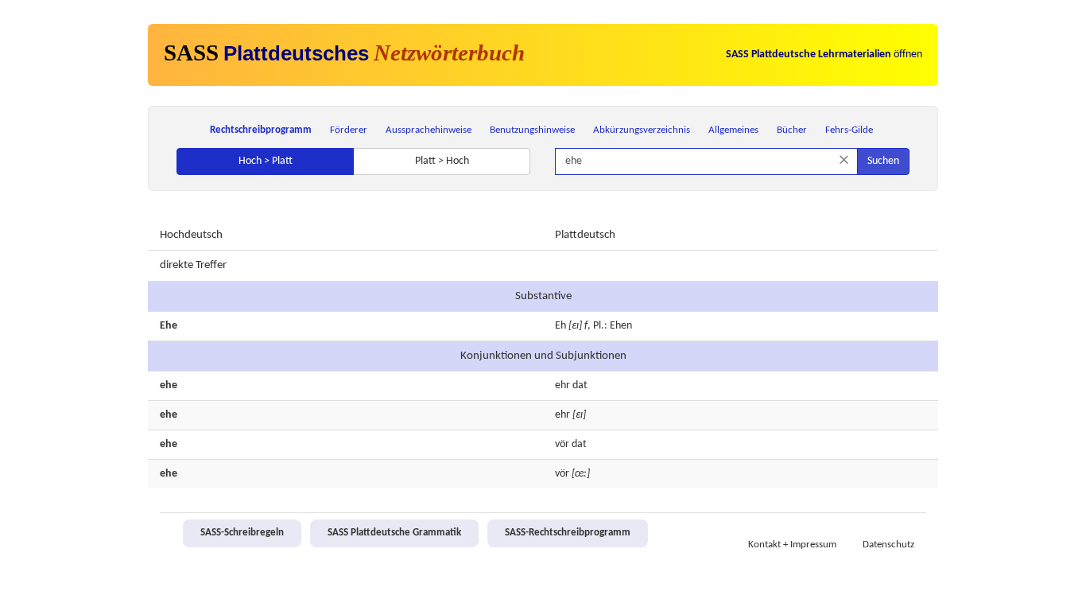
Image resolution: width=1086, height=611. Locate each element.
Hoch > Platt (266, 161)
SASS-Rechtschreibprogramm (567, 533)
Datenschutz (888, 545)
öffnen (824, 54)
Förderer (348, 130)
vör (562, 444)
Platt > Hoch (442, 161)
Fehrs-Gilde (849, 130)
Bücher (792, 130)
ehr (562, 385)
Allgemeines (733, 130)
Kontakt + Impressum (792, 545)
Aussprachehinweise (428, 130)
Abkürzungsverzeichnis (641, 130)
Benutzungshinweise (532, 130)
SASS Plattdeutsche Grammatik (394, 533)
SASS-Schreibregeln (242, 533)
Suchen (883, 161)
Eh (560, 326)
